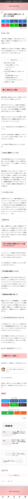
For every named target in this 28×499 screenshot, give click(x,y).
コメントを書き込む (14, 475)
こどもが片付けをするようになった (14, 80)
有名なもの (8, 69)
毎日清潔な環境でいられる (12, 75)
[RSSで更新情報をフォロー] (20, 413)
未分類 (4, 393)
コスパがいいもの (10, 67)
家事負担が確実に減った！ (12, 77)
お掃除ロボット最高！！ (10, 82)
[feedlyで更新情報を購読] (7, 413)
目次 (12, 60)
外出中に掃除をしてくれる (12, 65)
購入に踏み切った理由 (9, 63)
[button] (25, 272)
